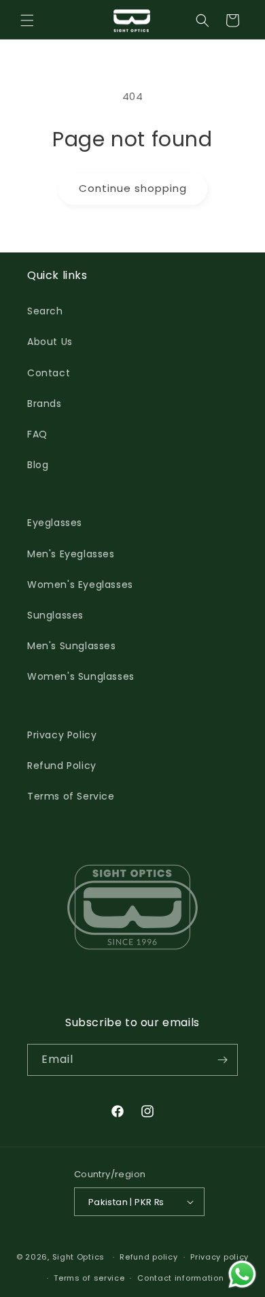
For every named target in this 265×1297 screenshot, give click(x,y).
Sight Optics (78, 1256)
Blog (37, 465)
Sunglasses (55, 615)
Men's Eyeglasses (71, 554)
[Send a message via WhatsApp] (242, 1274)
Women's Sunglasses (81, 676)
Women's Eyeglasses (80, 584)
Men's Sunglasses (71, 646)
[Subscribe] (222, 1060)
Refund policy (148, 1256)
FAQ (37, 434)
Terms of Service (71, 796)
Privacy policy (219, 1256)
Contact (48, 373)
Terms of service (89, 1278)
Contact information (180, 1278)
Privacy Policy (61, 735)
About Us (50, 341)
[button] (27, 20)
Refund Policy (61, 765)
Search (45, 311)
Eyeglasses (54, 522)
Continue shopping (133, 188)
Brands (44, 403)
